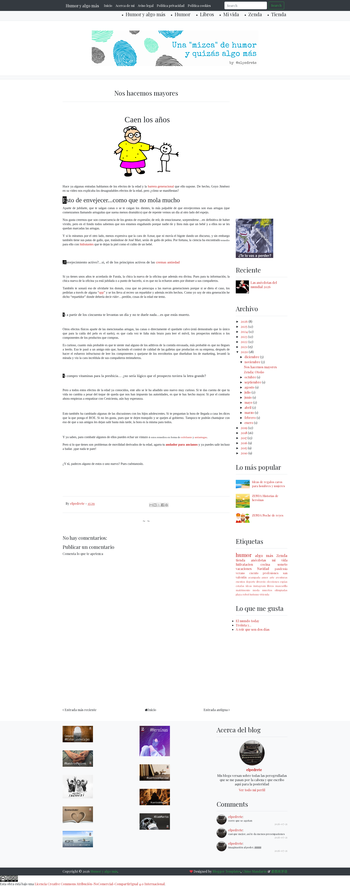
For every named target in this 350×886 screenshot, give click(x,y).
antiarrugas (201, 437)
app (101, 292)
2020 (245, 352)
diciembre (252, 357)
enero (249, 423)
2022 (244, 342)
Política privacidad (171, 5)
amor (264, 577)
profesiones (271, 573)
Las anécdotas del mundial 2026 (264, 284)
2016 (244, 443)
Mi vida (231, 14)
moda (256, 590)
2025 (244, 326)
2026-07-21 (280, 824)
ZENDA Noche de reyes (267, 515)
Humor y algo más (82, 5)
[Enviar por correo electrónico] (151, 505)
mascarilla (281, 586)
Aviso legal (146, 5)
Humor (183, 14)
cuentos (240, 581)
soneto (282, 564)
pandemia (281, 569)
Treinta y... (243, 625)
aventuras (281, 577)
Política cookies (199, 5)
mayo (248, 402)
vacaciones (244, 569)
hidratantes (87, 244)
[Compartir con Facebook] (163, 505)
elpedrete (254, 769)
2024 (245, 331)
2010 (244, 453)
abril (248, 407)
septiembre (253, 382)
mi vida (279, 560)
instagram (259, 586)
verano (240, 573)
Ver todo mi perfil (252, 790)
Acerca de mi (124, 5)
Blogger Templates (226, 871)
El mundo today (247, 621)
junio (248, 397)
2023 (244, 336)
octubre (250, 377)
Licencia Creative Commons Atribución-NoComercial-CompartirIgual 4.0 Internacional (100, 884)
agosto (249, 387)
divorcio (261, 581)
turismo (254, 594)
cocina (265, 564)
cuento (253, 573)
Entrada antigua (216, 710)
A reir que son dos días (252, 629)
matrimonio (243, 590)
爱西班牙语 (279, 871)
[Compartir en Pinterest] (166, 505)
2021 (244, 347)
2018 (244, 433)
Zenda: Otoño (254, 372)
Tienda (278, 14)
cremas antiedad (168, 262)
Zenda (255, 14)
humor (244, 554)
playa (239, 594)
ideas (249, 586)
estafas (240, 586)
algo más (264, 555)
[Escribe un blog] (155, 505)
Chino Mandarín (254, 871)
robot (245, 594)
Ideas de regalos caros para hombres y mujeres (268, 484)
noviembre (252, 362)
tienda (240, 560)
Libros (207, 14)
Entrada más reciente (80, 710)
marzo (249, 412)
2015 (244, 448)
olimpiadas (281, 590)
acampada (254, 577)
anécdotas (258, 560)
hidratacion (244, 564)
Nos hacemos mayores (260, 367)
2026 (245, 321)
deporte (250, 581)
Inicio (108, 5)
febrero (250, 417)
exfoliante (186, 437)
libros (270, 586)
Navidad (263, 569)
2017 (244, 438)
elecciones (273, 581)
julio (248, 392)
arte (272, 577)
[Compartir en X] (159, 505)
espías (283, 581)
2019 (244, 428)
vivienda (264, 594)
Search (276, 5)
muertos (267, 590)
